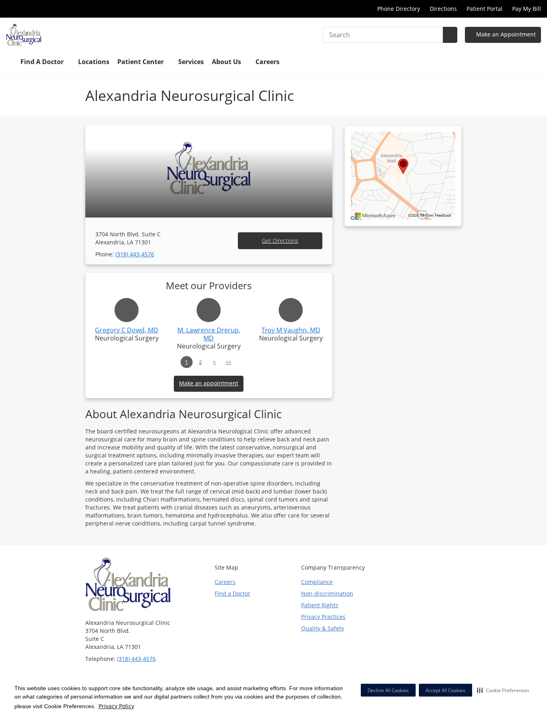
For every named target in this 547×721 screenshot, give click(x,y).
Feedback (443, 215)
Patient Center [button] (141, 61)
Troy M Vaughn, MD (290, 330)
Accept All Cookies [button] (445, 690)
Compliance (317, 582)
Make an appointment (208, 383)
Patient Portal (485, 8)
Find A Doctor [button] (42, 61)
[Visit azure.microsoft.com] (375, 215)
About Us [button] (227, 61)
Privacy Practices (323, 616)
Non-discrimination (327, 593)
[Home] (9, 62)
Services (191, 61)
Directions (443, 8)
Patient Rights (319, 605)
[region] (403, 176)
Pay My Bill (526, 8)
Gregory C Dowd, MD (126, 330)
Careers (267, 61)
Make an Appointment (505, 34)
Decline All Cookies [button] (388, 690)
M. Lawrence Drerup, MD (208, 334)
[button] (503, 690)
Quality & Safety (322, 628)
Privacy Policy (116, 706)
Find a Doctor (232, 593)
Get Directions (280, 240)
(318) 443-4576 (134, 254)
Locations (93, 61)
